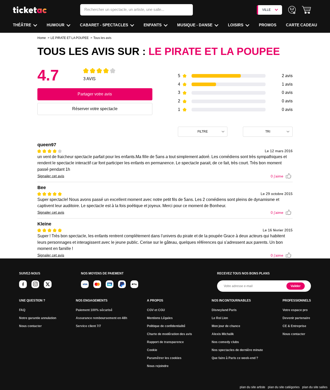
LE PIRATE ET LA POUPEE (70, 38)
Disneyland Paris (224, 310)
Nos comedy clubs (225, 342)
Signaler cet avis (50, 176)
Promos (267, 25)
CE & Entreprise (294, 326)
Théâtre (22, 25)
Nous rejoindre (158, 366)
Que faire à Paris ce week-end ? (235, 358)
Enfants (153, 25)
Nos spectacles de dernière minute (237, 350)
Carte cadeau (301, 25)
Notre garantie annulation (37, 318)
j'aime (277, 176)
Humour (56, 25)
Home (41, 38)
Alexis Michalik (223, 334)
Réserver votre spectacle (95, 109)
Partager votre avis (95, 94)
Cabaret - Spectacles (104, 25)
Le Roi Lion (220, 318)
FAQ (22, 310)
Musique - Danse (195, 25)
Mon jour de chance (226, 326)
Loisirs (236, 25)
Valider (296, 286)
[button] (306, 10)
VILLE (266, 10)
